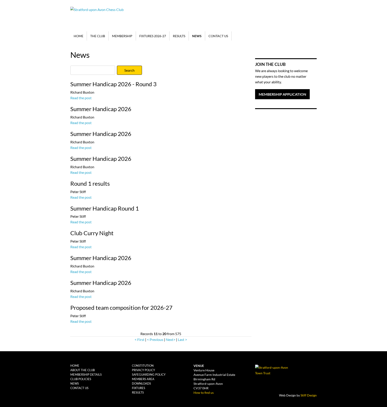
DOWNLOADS (141, 383)
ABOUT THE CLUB (82, 370)
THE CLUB (97, 36)
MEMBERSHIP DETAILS (86, 374)
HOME (78, 36)
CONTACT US (218, 36)
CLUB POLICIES (80, 379)
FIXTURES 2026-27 (152, 36)
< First (139, 339)
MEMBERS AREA (143, 379)
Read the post (81, 98)
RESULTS (179, 36)
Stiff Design (309, 395)
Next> (170, 339)
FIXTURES (138, 388)
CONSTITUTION (143, 365)
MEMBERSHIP (122, 36)
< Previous (155, 339)
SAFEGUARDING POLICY (149, 374)
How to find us (204, 392)
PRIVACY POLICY (143, 370)
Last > (182, 339)
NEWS (197, 36)
